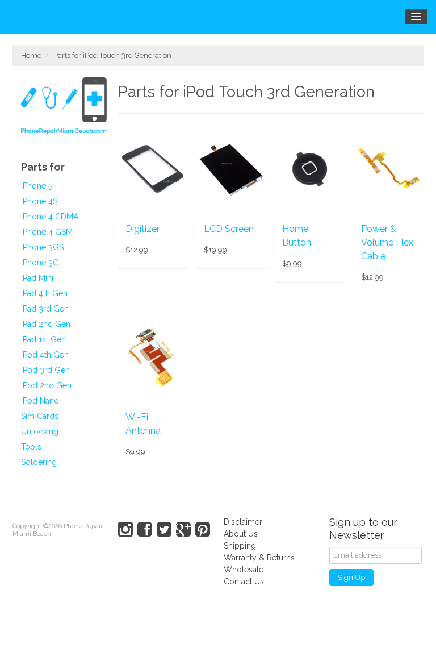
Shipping (240, 545)
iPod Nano (40, 400)
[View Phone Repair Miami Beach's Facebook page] (144, 529)
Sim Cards (39, 416)
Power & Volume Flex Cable (387, 242)
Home (31, 55)
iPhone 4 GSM (47, 231)
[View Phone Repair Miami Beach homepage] (64, 107)
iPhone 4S (39, 201)
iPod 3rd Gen (45, 370)
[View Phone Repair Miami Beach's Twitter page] (164, 529)
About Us (241, 533)
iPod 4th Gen (45, 354)
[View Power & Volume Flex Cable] (388, 167)
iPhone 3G (40, 262)
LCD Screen (229, 228)
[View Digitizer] (153, 167)
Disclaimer (243, 521)
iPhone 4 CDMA (49, 216)
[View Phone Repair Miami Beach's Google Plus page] (183, 529)
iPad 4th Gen (44, 293)
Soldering (39, 462)
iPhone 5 (36, 185)
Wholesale (243, 569)
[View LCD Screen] (231, 167)
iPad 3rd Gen (45, 308)
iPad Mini (37, 278)
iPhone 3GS (42, 247)
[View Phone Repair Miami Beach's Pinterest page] (202, 529)
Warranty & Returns (259, 557)
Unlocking (39, 431)
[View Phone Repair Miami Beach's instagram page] (125, 529)
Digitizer (142, 228)
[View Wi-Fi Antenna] (153, 355)
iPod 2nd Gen (46, 385)
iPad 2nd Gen (45, 324)
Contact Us (244, 581)
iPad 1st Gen (43, 339)
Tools (31, 446)
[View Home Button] (309, 167)
